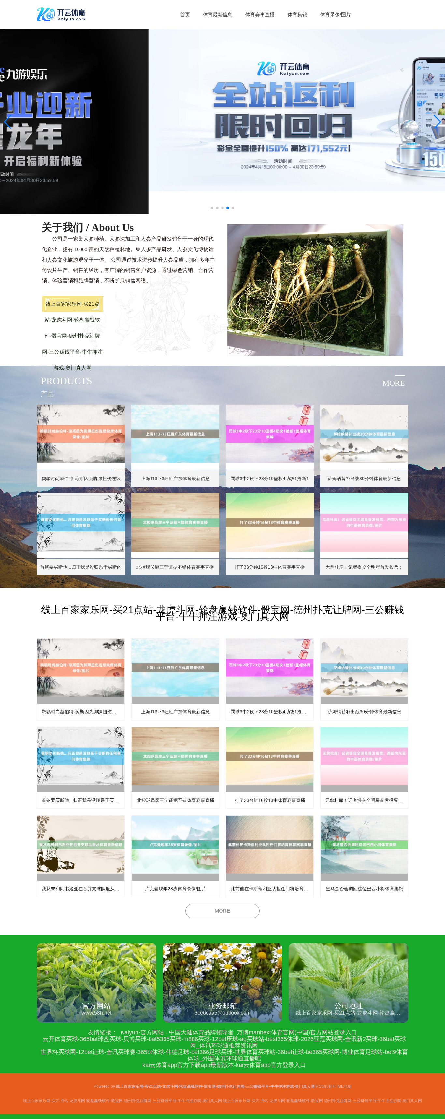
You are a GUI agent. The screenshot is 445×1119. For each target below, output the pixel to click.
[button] (437, 122)
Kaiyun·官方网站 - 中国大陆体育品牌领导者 (177, 1032)
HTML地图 (342, 1086)
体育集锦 (297, 14)
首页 (185, 14)
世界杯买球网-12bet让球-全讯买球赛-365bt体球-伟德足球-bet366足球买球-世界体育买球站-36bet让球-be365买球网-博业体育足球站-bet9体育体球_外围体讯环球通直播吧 (224, 1055)
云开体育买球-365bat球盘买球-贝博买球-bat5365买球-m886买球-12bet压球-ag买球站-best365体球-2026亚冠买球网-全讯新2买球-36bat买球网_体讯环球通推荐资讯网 (224, 1042)
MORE (222, 911)
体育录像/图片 (335, 14)
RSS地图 (324, 1086)
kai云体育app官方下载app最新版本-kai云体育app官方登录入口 (224, 1065)
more (393, 383)
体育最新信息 (217, 14)
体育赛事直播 (260, 14)
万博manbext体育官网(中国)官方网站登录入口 (297, 1032)
